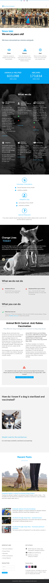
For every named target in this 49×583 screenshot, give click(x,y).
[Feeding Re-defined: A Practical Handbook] (6, 511)
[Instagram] (29, 567)
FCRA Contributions (8, 556)
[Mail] (35, 567)
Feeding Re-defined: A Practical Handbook (23, 509)
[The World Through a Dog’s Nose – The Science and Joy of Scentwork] (6, 529)
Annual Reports (7, 558)
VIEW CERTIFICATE (10, 259)
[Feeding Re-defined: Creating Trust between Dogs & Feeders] (24, 477)
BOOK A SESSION (21, 156)
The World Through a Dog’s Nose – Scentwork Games (27, 517)
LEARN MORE (4, 135)
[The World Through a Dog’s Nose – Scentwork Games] (6, 520)
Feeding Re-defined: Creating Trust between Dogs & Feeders (18, 493)
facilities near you (13, 315)
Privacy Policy (6, 551)
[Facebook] (26, 567)
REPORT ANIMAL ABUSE (38, 159)
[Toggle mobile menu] (46, 6)
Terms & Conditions (8, 549)
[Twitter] (32, 567)
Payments (5, 553)
